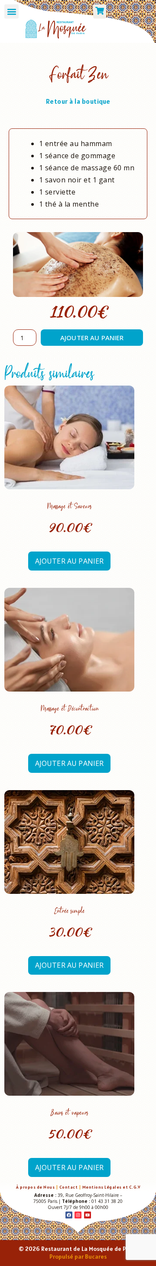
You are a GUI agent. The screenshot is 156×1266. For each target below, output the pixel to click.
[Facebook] (68, 1215)
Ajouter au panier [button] (69, 561)
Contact (68, 1187)
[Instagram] (78, 1215)
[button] (11, 11)
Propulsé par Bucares (78, 1256)
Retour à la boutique (78, 101)
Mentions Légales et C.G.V (111, 1187)
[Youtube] (87, 1215)
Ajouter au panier (92, 337)
